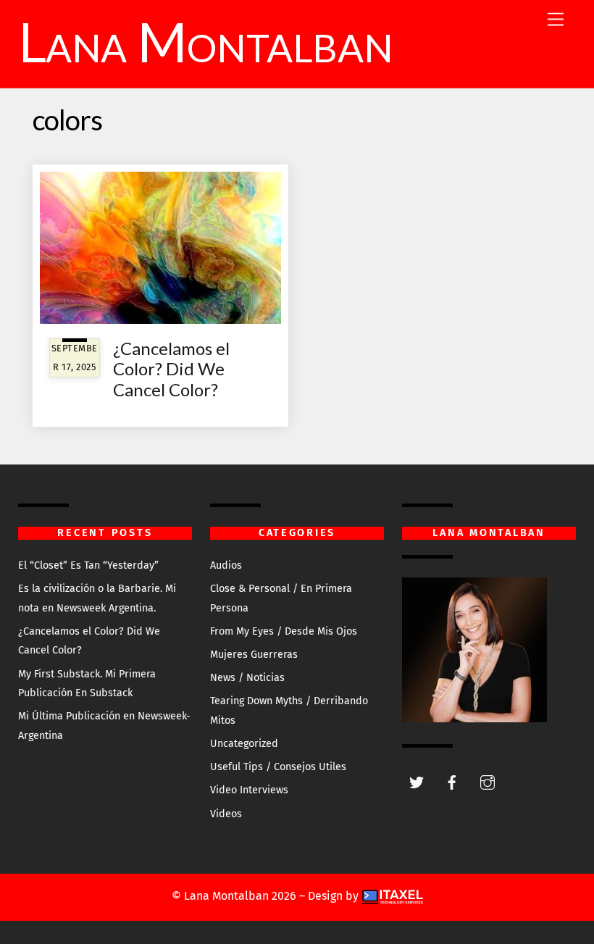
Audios (226, 565)
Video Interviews (249, 790)
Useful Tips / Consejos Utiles (278, 767)
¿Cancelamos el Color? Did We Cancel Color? (171, 369)
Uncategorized (244, 744)
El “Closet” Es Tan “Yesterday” (88, 565)
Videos (226, 814)
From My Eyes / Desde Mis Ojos (283, 631)
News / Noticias (247, 678)
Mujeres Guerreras (254, 654)
